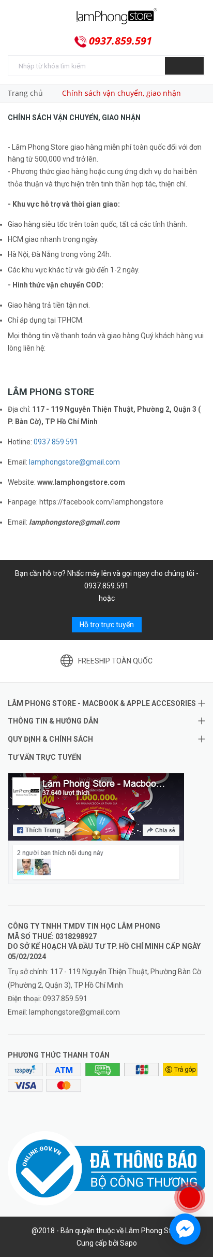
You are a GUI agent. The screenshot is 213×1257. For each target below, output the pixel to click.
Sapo (128, 1243)
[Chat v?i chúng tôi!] (185, 1229)
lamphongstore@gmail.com (74, 462)
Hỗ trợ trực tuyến (107, 624)
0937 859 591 (56, 442)
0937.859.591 (120, 41)
